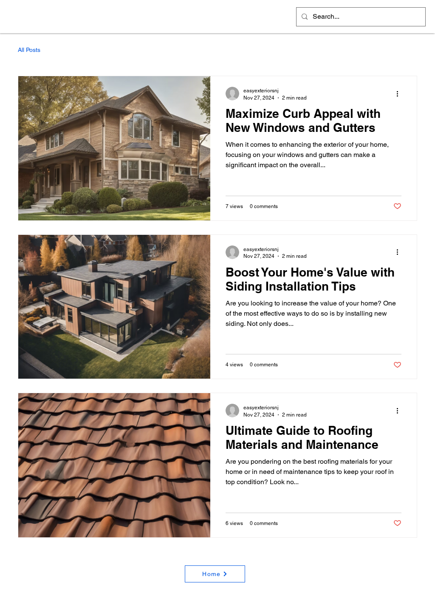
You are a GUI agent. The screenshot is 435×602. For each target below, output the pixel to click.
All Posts (29, 49)
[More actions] (400, 93)
